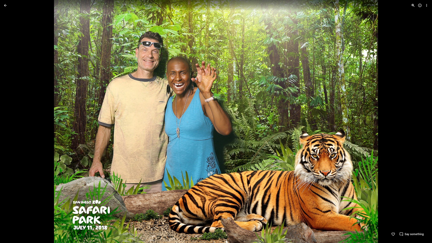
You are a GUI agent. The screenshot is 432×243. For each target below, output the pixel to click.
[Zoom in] (413, 5)
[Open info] (419, 5)
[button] (9, 121)
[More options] (426, 5)
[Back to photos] (5, 5)
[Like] (393, 234)
